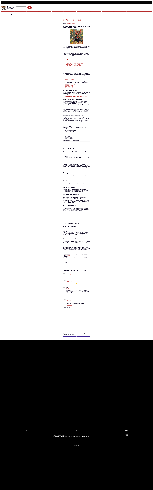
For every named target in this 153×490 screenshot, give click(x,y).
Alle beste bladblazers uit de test (70, 87)
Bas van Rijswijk (65, 265)
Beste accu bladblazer (72, 20)
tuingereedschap (72, 23)
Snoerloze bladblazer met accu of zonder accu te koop (75, 64)
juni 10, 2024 (69, 300)
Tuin (4, 14)
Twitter (127, 435)
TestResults (10, 7)
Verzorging (89, 11)
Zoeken (29, 7)
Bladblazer (14, 14)
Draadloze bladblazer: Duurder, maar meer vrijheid (74, 63)
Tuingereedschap (9, 14)
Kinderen (114, 11)
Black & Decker (67, 255)
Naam (64, 320)
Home (2, 14)
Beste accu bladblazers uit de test (70, 79)
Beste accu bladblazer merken (71, 66)
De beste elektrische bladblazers (70, 84)
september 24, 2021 (69, 274)
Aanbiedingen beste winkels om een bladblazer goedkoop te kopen (76, 96)
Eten (64, 11)
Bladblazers (68, 23)
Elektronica (13, 11)
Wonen (39, 11)
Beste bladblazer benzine (69, 86)
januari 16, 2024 (69, 281)
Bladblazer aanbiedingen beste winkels (72, 62)
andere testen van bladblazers (68, 112)
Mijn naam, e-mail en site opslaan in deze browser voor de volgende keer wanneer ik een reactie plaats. (76, 334)
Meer (139, 11)
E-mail (64, 324)
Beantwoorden (68, 277)
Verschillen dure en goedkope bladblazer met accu (74, 65)
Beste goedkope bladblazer (69, 85)
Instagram (126, 434)
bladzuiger (68, 167)
